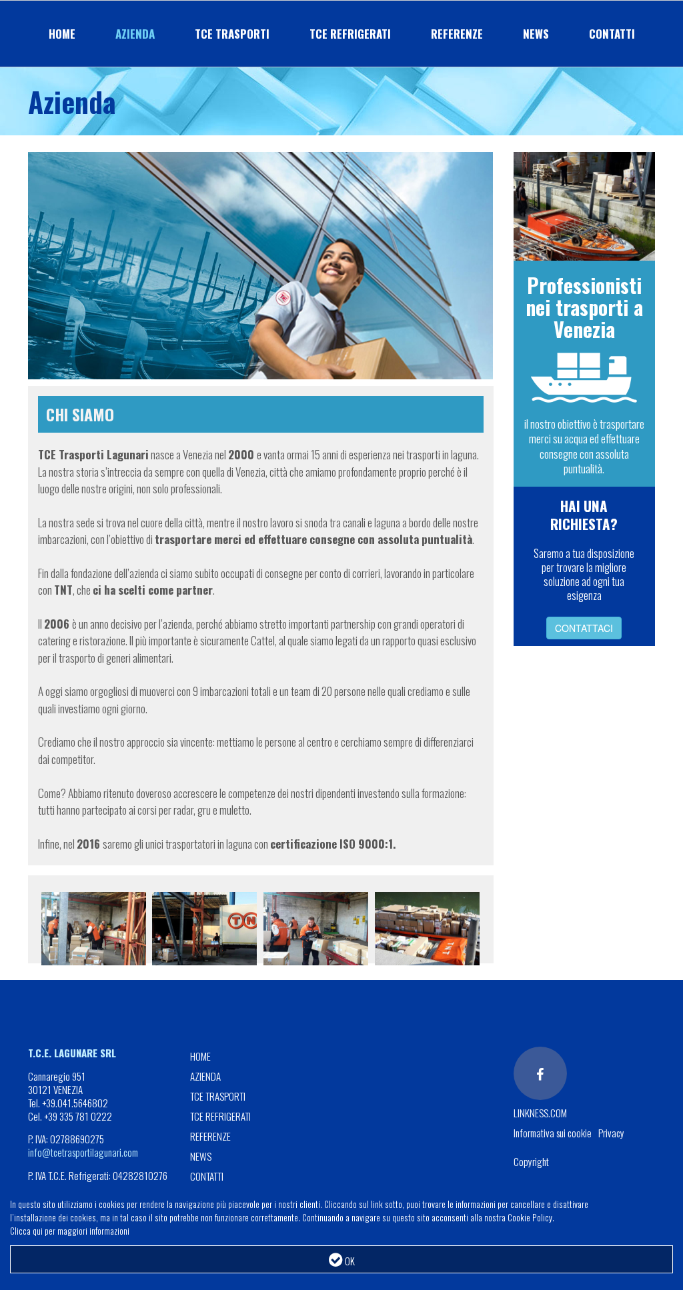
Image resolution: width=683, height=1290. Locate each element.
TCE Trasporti (232, 33)
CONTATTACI (584, 628)
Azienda (135, 33)
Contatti (612, 33)
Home (62, 33)
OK (349, 1260)
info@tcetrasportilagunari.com (83, 1152)
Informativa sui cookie (553, 1132)
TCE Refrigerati (350, 33)
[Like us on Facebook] (540, 1073)
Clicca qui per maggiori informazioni (69, 1230)
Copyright (531, 1161)
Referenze (457, 33)
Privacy (611, 1132)
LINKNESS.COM (540, 1112)
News (536, 33)
